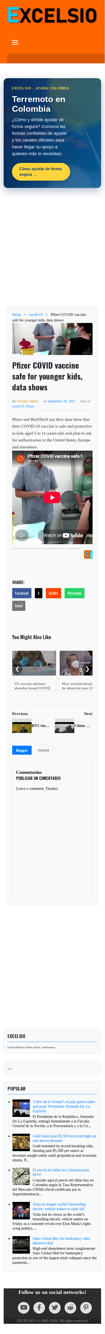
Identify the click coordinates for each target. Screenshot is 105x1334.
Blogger (22, 750)
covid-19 (18, 406)
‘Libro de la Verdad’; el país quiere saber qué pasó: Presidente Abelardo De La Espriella (64, 1106)
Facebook (22, 593)
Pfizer (30, 406)
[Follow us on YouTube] (23, 1308)
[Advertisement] (52, 247)
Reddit (53, 593)
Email (18, 605)
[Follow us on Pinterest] (86, 1308)
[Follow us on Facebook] (39, 1308)
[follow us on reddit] (70, 1308)
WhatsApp (74, 593)
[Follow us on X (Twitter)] (55, 1308)
